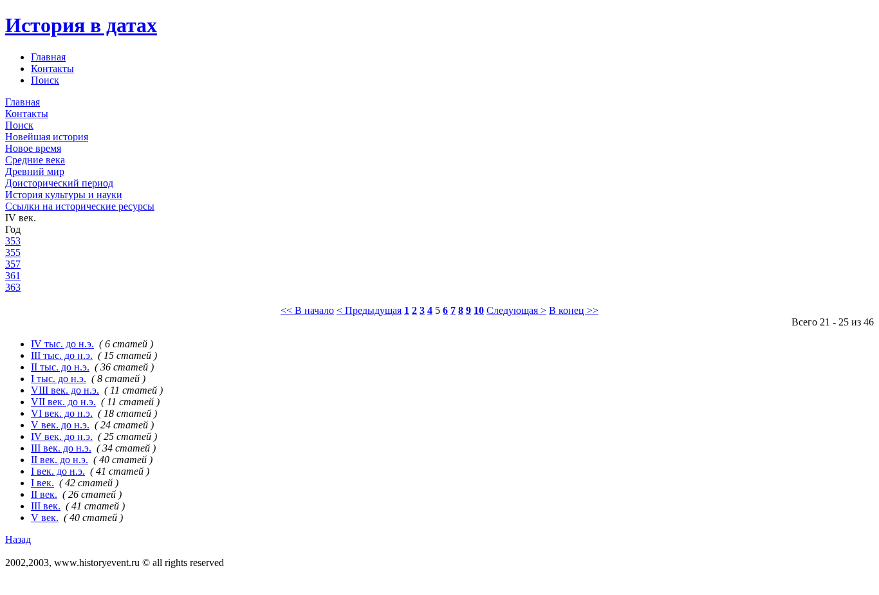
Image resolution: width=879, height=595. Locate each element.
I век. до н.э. (58, 471)
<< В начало (307, 310)
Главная (48, 56)
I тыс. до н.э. (58, 378)
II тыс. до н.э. (60, 367)
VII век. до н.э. (63, 401)
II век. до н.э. (59, 459)
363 (13, 287)
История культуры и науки (63, 194)
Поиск (45, 80)
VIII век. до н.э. (65, 390)
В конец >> (573, 310)
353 (13, 240)
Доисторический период (59, 183)
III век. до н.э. (61, 448)
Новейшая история (46, 136)
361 (13, 275)
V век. (45, 517)
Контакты (52, 68)
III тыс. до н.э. (62, 355)
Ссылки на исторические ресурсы (79, 206)
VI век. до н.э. (62, 413)
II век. (44, 494)
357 (13, 264)
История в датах (81, 25)
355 (13, 252)
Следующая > (516, 310)
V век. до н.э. (60, 424)
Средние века (35, 159)
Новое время (33, 148)
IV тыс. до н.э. (62, 343)
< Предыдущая (369, 310)
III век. (45, 505)
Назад (18, 539)
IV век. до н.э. (62, 436)
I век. (42, 482)
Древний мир (34, 171)
